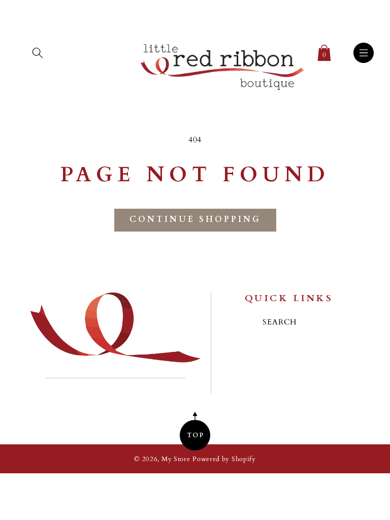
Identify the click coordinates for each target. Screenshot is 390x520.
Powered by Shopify (224, 459)
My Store (175, 459)
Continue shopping (195, 219)
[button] (37, 51)
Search (280, 322)
